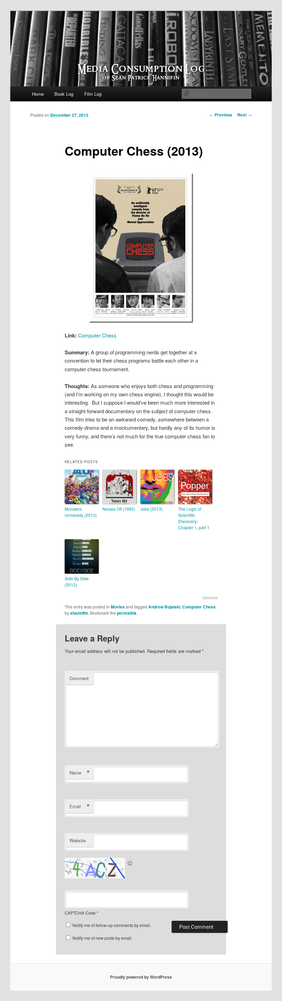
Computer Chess (97, 335)
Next (244, 115)
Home (38, 94)
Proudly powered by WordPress (141, 977)
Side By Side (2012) (77, 581)
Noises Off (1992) (118, 509)
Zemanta (210, 597)
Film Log (92, 94)
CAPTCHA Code (80, 913)
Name (79, 772)
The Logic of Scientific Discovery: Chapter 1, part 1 (193, 518)
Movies (118, 607)
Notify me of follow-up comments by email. (112, 925)
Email (79, 806)
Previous (220, 115)
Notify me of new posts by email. (102, 938)
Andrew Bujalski (164, 607)
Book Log (63, 94)
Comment (79, 678)
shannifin (79, 613)
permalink (127, 613)
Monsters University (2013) (81, 512)
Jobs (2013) (151, 509)
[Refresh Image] (130, 861)
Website (77, 840)
